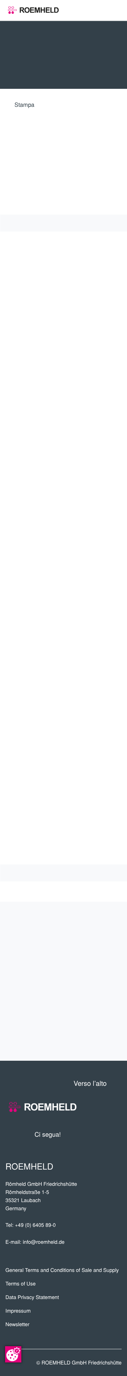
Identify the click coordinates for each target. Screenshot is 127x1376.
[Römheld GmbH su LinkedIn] (91, 1134)
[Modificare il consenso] (13, 1354)
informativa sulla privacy (49, 755)
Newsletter (17, 1324)
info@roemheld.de (43, 1241)
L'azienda (100, 925)
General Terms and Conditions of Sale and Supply (62, 1270)
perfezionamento (79, 1015)
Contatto (99, 1037)
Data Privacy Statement (32, 1297)
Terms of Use (20, 1283)
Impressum (18, 1310)
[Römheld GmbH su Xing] (104, 1134)
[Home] (33, 10)
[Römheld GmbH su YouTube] (76, 1134)
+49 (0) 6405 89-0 (35, 1225)
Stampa (25, 104)
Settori (103, 970)
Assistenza (95, 992)
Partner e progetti (74, 948)
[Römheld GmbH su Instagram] (116, 1134)
